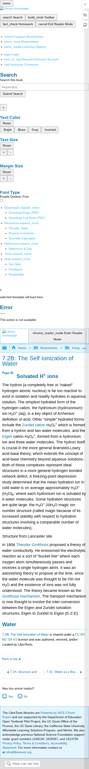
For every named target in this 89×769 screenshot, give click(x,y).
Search (9, 764)
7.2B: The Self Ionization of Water (25, 634)
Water (9, 624)
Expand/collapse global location (84, 346)
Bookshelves (49, 348)
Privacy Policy (11, 743)
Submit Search (13, 93)
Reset (7, 123)
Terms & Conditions (36, 743)
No (25, 696)
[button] (15, 269)
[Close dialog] (2, 313)
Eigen (7, 436)
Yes (10, 696)
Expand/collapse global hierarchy (7, 348)
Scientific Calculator (22, 238)
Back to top (9, 659)
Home (22, 348)
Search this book (11, 80)
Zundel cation (33, 425)
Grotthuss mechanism (21, 596)
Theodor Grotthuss (32, 545)
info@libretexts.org (18, 752)
